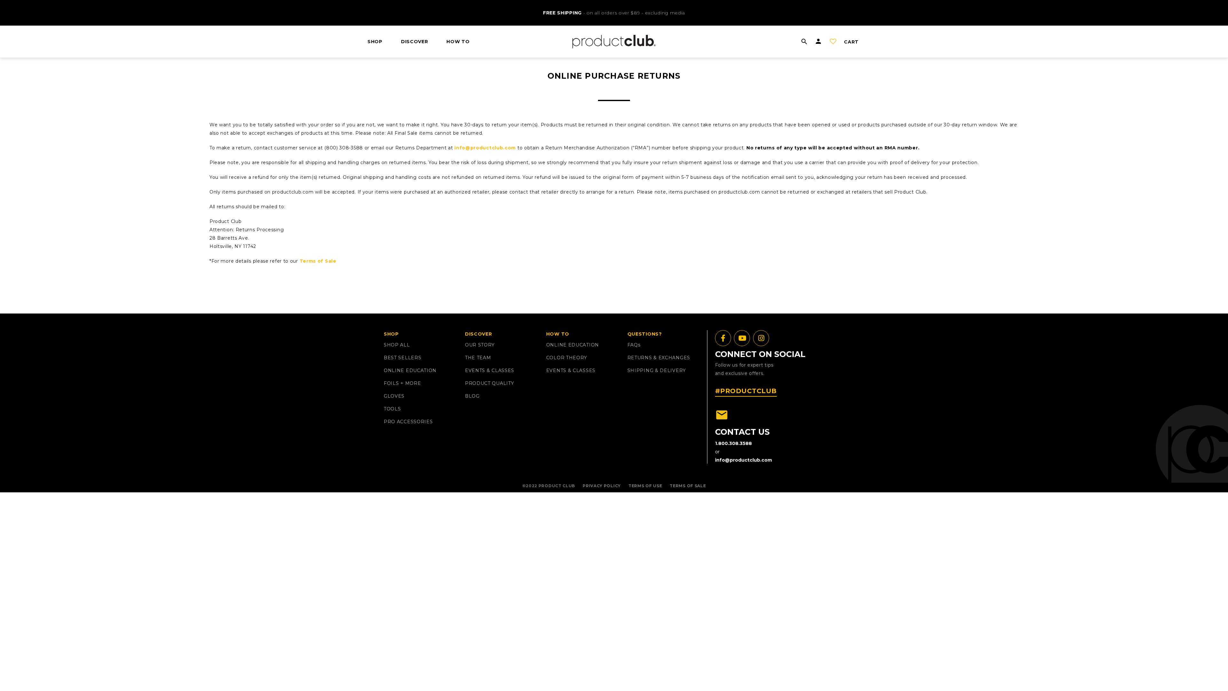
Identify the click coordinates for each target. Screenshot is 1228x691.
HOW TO (457, 41)
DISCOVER (414, 41)
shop (374, 41)
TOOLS (392, 409)
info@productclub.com (485, 148)
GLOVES (394, 396)
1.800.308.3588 (733, 443)
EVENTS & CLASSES (489, 370)
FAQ (634, 345)
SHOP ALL (397, 345)
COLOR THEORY (566, 358)
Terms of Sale (318, 261)
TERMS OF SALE (688, 485)
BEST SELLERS (402, 358)
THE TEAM (478, 358)
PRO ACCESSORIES (408, 422)
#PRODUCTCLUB (746, 391)
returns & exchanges (658, 358)
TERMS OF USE (645, 485)
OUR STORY (480, 345)
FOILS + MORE (402, 383)
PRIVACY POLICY (602, 485)
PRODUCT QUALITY (489, 383)
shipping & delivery (656, 370)
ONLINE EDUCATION (410, 370)
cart (851, 42)
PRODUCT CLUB (557, 485)
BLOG (472, 396)
